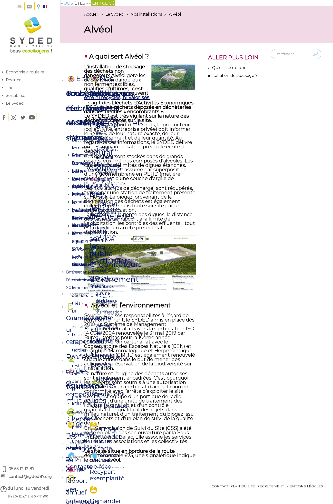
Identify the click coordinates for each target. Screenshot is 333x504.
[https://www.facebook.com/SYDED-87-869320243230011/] (4, 117)
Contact (220, 486)
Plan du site (242, 486)
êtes (72, 3)
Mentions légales (304, 486)
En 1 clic (102, 3)
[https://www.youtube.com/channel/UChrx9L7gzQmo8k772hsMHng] (32, 117)
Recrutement (270, 486)
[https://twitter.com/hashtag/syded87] (22, 117)
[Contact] (29, 6)
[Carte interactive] (39, 6)
